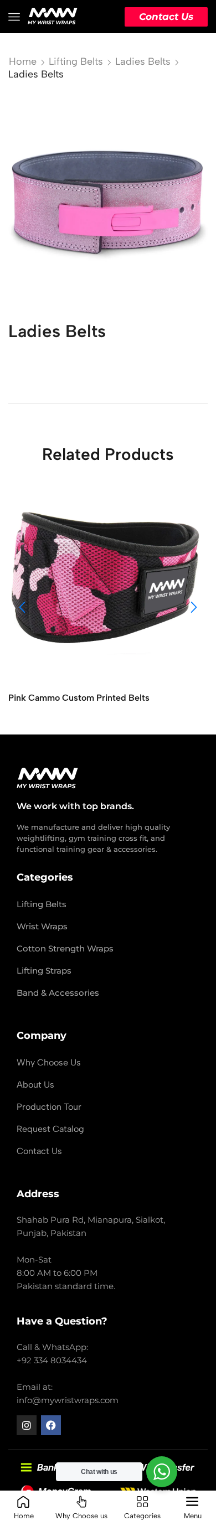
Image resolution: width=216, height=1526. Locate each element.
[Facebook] (51, 1425)
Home (23, 61)
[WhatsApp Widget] (161, 1471)
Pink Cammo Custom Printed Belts (79, 697)
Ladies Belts (143, 61)
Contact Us (166, 16)
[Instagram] (27, 1425)
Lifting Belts (76, 61)
